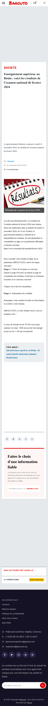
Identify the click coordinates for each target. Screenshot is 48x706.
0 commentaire (12, 169)
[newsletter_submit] (42, 685)
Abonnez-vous (32, 489)
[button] (34, 3)
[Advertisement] (24, 34)
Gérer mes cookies (9, 618)
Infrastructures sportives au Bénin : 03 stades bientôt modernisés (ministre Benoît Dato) (23, 354)
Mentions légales (9, 609)
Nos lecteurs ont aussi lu (19, 570)
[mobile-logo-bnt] (18, 3)
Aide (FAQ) (6, 623)
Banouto (10, 161)
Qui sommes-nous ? (10, 600)
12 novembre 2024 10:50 (16, 165)
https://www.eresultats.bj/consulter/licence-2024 (23, 248)
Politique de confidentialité (13, 614)
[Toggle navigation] (3, 3)
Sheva (29, 703)
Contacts (5, 604)
